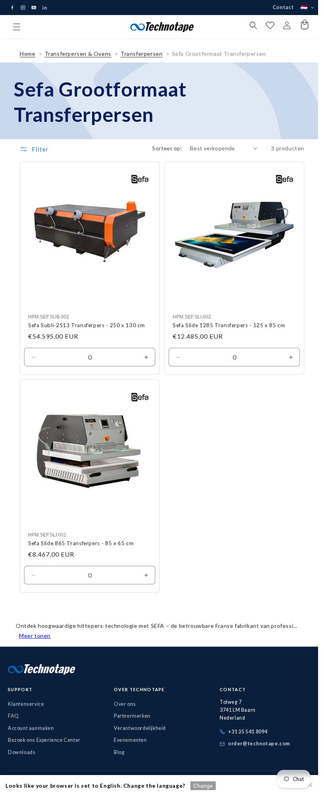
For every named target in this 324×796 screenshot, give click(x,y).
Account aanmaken (31, 728)
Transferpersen (141, 59)
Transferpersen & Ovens (78, 59)
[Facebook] (12, 7)
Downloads (21, 752)
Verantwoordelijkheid (138, 728)
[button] (16, 27)
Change (203, 786)
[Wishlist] (264, 27)
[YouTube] (34, 8)
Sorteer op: (161, 154)
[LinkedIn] (44, 7)
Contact (277, 7)
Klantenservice (26, 704)
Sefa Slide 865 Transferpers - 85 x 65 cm (81, 543)
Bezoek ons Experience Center (44, 740)
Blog (117, 752)
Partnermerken (130, 716)
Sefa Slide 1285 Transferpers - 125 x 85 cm (226, 328)
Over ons (123, 704)
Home (27, 59)
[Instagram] (23, 7)
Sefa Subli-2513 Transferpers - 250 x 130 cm (86, 328)
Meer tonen (35, 635)
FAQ (13, 716)
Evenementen (128, 740)
